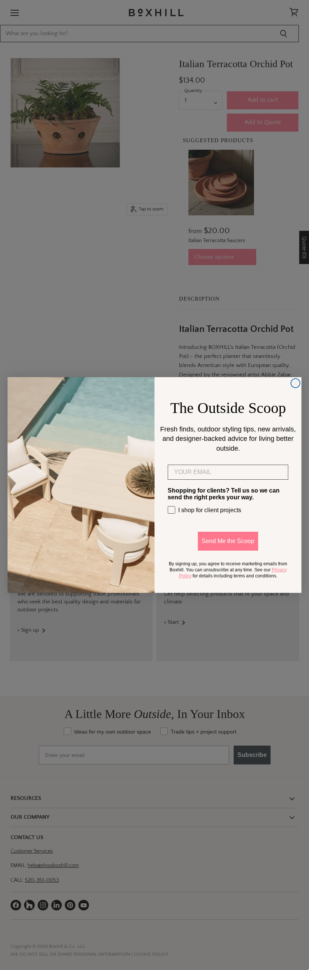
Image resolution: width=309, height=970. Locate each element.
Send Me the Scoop (228, 541)
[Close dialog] (295, 383)
